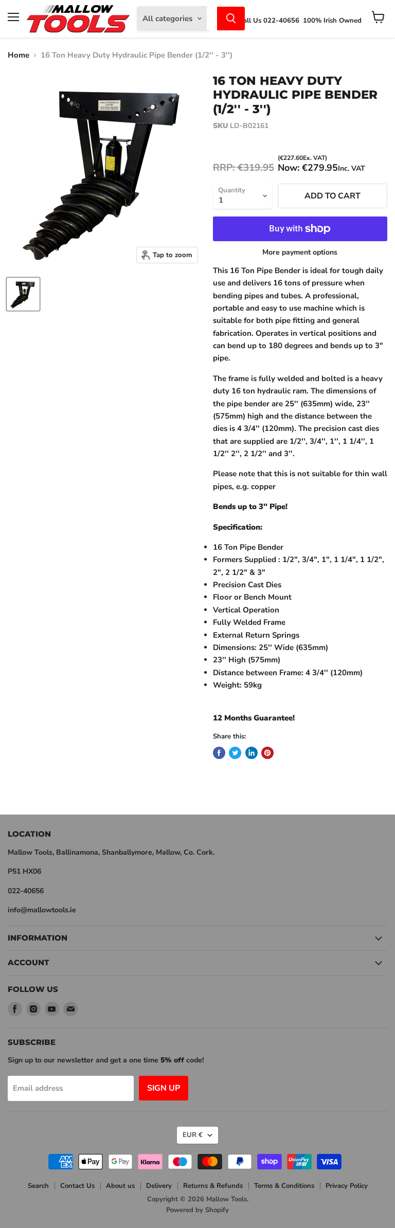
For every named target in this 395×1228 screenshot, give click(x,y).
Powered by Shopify (197, 1210)
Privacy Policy (347, 1185)
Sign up (163, 1088)
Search (38, 1185)
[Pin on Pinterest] (267, 753)
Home (18, 55)
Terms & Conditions (284, 1185)
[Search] (231, 18)
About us (120, 1185)
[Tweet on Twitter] (235, 753)
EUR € (193, 1135)
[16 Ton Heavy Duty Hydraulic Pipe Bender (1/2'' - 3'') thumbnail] (23, 294)
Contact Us (77, 1185)
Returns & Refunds (213, 1185)
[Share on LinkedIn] (251, 753)
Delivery (159, 1185)
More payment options (299, 252)
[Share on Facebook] (219, 753)
